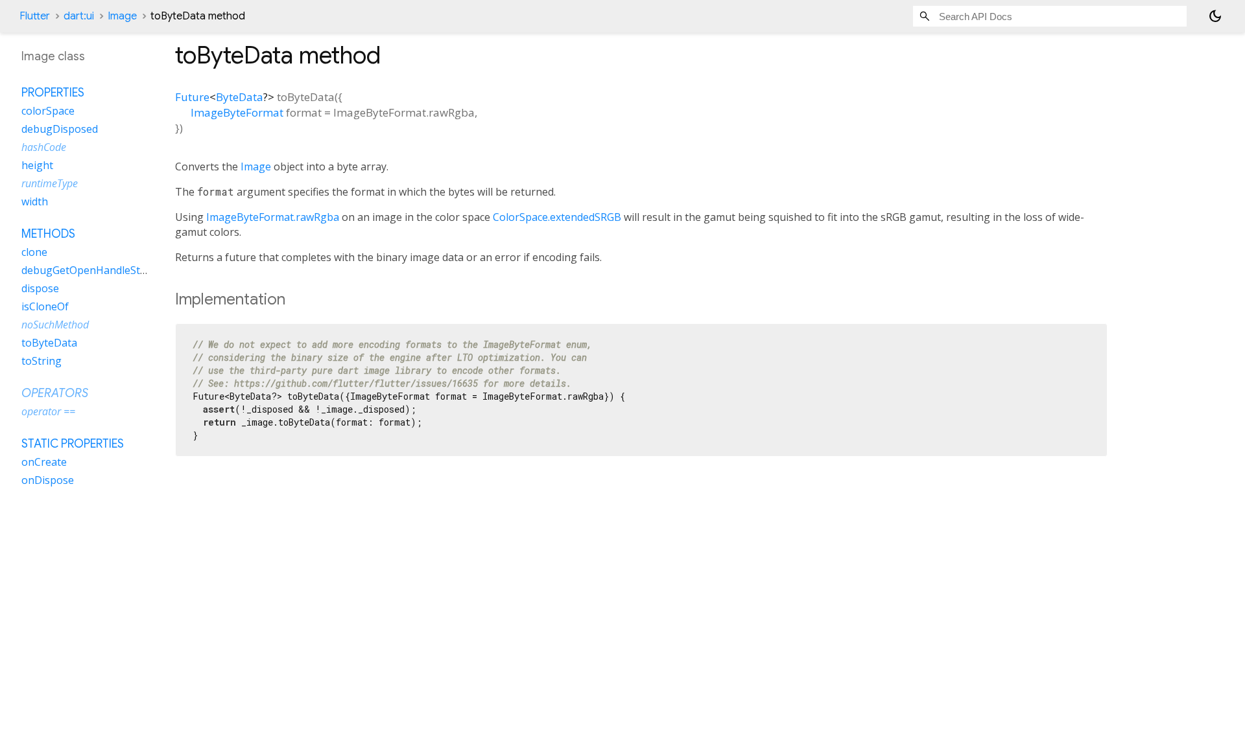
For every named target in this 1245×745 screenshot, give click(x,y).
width (34, 201)
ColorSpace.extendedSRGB (557, 217)
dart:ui (79, 16)
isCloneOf (45, 306)
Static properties (72, 444)
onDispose (47, 480)
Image (122, 16)
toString (41, 361)
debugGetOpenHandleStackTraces (105, 270)
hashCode (43, 147)
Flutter (34, 16)
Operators (54, 393)
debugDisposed (59, 129)
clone (34, 252)
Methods (48, 234)
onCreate (44, 462)
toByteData (49, 343)
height (37, 165)
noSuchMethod (55, 324)
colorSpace (48, 111)
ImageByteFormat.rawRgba (272, 217)
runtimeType (49, 183)
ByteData (239, 96)
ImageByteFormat (237, 112)
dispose (40, 288)
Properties (52, 93)
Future (192, 96)
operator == (48, 411)
